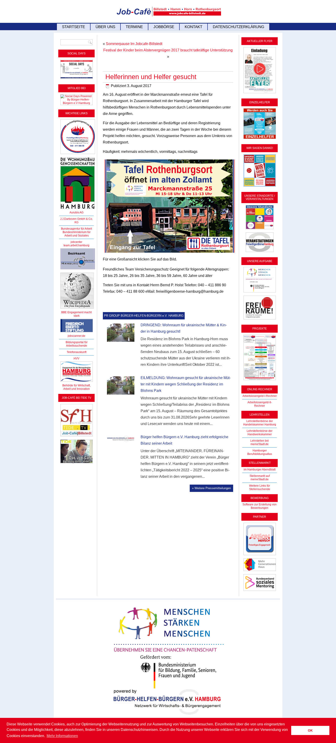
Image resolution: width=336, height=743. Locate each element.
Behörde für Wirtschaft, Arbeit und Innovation (76, 387)
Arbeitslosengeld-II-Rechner (260, 404)
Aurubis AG (76, 212)
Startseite (73, 27)
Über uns (105, 27)
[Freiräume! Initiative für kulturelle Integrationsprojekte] (259, 319)
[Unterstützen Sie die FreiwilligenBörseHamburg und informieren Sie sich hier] (77, 154)
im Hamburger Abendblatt (259, 469)
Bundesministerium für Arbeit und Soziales (77, 234)
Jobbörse (163, 27)
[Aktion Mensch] (259, 555)
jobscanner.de (76, 335)
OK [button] (310, 730)
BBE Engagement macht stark (76, 314)
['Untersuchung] (76, 332)
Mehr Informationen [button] (62, 736)
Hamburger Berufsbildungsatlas (259, 452)
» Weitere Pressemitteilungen (211, 488)
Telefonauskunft (76, 352)
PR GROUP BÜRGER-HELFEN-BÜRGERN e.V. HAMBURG (144, 315)
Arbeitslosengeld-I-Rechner (260, 396)
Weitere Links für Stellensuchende (259, 487)
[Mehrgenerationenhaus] (259, 571)
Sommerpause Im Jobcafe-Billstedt (134, 44)
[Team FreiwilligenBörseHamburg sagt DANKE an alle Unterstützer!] (259, 186)
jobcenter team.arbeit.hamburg (76, 243)
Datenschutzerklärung (238, 27)
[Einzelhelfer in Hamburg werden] (259, 139)
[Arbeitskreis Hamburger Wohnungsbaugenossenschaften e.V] (77, 209)
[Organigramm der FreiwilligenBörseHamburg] (259, 380)
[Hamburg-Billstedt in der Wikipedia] (77, 308)
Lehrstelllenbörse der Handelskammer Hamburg (259, 422)
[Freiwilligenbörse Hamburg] (76, 382)
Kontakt (193, 27)
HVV (76, 358)
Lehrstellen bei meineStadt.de (259, 442)
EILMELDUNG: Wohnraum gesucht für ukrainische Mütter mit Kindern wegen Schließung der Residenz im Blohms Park (186, 384)
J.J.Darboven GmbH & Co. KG (76, 220)
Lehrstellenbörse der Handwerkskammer (259, 432)
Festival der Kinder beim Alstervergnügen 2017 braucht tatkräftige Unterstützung (168, 50)
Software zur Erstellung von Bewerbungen (260, 506)
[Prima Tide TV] (76, 436)
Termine (134, 27)
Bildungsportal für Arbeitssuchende (77, 344)
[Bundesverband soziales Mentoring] (259, 591)
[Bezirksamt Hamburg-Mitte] (77, 269)
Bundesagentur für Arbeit (76, 228)
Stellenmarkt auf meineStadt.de (260, 477)
